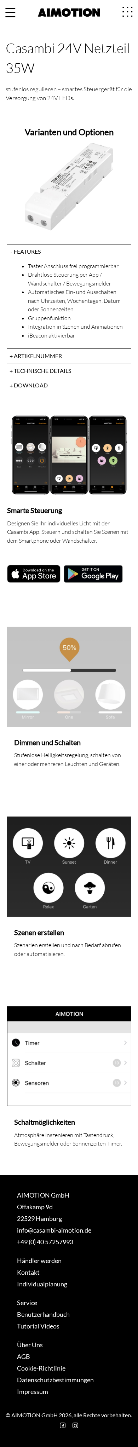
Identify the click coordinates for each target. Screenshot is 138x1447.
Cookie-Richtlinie (41, 1368)
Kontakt (28, 1272)
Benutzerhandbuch (43, 1314)
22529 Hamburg (39, 1218)
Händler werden (39, 1260)
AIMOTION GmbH (43, 1195)
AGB (23, 1356)
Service (27, 1303)
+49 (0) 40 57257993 (45, 1242)
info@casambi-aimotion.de (54, 1230)
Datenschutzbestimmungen (55, 1380)
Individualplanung (42, 1284)
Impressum (32, 1391)
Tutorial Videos (38, 1326)
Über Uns (30, 1345)
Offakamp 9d (35, 1207)
